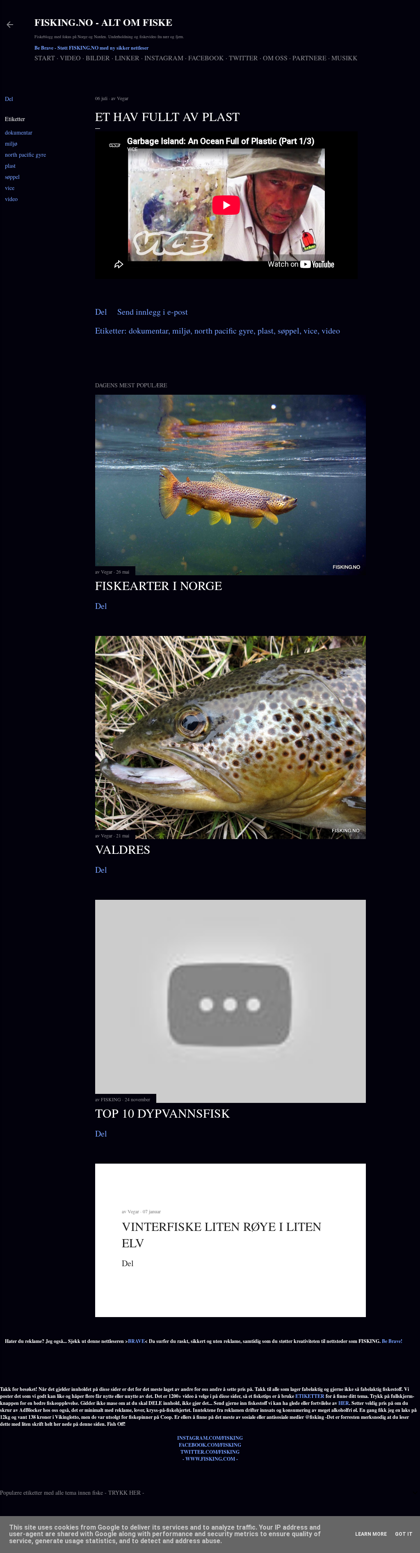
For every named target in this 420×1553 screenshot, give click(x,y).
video (11, 199)
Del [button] (9, 99)
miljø (11, 143)
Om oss (275, 57)
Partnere (309, 57)
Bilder (98, 57)
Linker (127, 57)
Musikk (344, 57)
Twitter (243, 57)
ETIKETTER (309, 1396)
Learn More (371, 1534)
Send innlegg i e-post (152, 311)
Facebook (206, 57)
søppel (12, 177)
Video (70, 57)
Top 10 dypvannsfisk (162, 1113)
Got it (404, 1534)
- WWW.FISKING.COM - (210, 1458)
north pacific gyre (25, 154)
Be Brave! (392, 1341)
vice (9, 188)
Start (44, 57)
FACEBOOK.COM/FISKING (210, 1444)
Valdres (123, 849)
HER (343, 1403)
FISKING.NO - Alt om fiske (103, 22)
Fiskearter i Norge (158, 585)
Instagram (163, 57)
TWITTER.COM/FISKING (210, 1451)
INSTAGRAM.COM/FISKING (210, 1437)
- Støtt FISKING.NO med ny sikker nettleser (91, 47)
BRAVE (136, 1341)
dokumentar (18, 132)
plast (10, 165)
